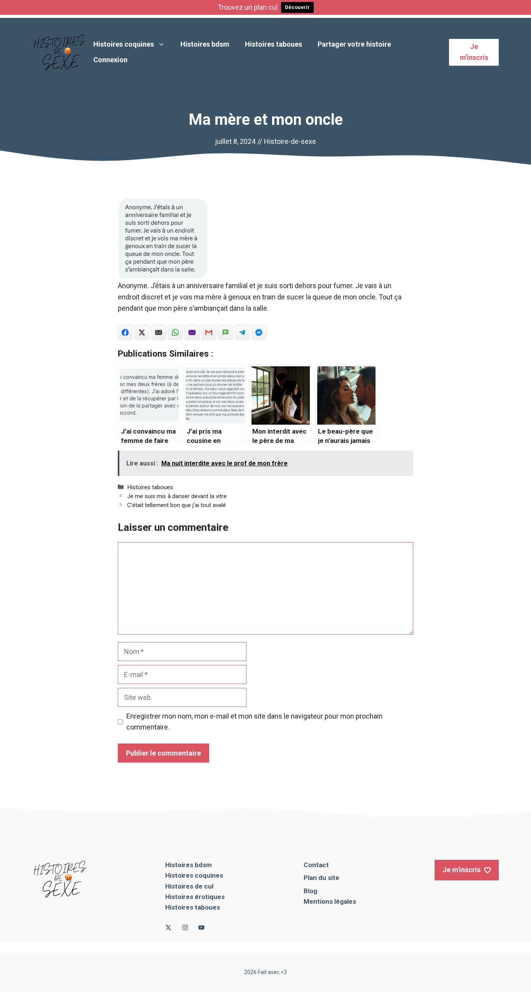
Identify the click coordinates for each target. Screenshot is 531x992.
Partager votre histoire (354, 44)
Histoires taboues (273, 44)
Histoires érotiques (195, 897)
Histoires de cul (189, 886)
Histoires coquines (123, 44)
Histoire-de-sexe (290, 141)
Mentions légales (330, 901)
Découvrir (297, 7)
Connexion (110, 60)
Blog (310, 891)
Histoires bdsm (204, 44)
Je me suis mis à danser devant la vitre (177, 496)
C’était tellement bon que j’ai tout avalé (176, 505)
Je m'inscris (474, 52)
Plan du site (321, 878)
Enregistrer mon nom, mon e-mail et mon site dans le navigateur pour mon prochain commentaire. (254, 721)
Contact (316, 865)
